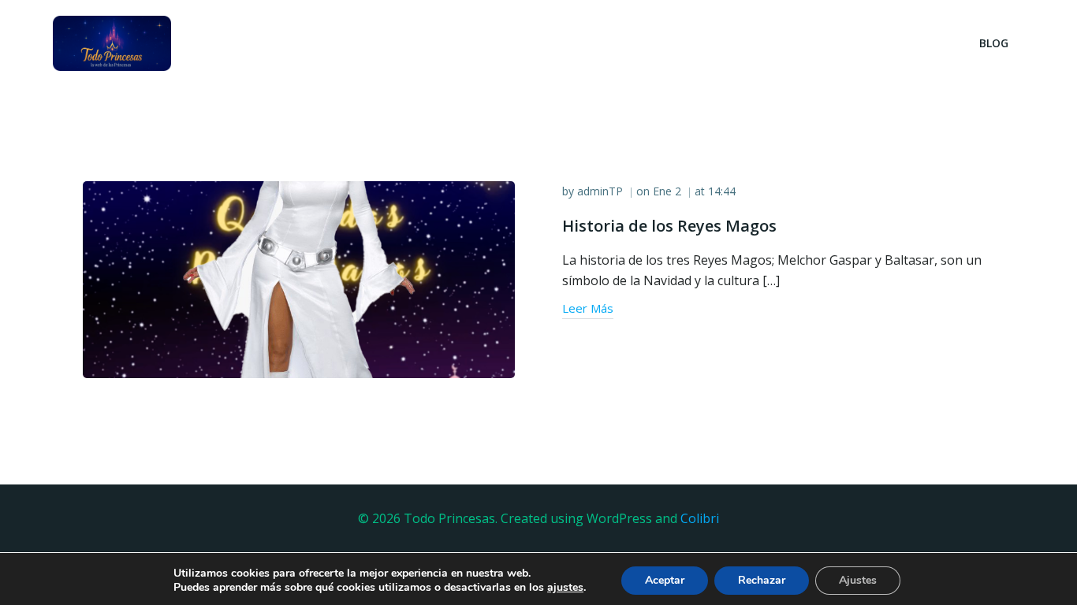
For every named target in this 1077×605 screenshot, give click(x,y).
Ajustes (858, 580)
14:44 (722, 191)
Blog (993, 42)
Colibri (699, 518)
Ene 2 (667, 191)
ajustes (565, 588)
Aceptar (664, 580)
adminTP (600, 191)
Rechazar (761, 580)
